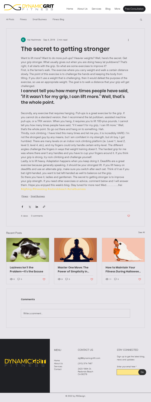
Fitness (23, 19)
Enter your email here (126, 367)
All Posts (10, 19)
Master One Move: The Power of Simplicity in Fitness (73, 269)
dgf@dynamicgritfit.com (89, 358)
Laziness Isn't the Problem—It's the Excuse (26, 269)
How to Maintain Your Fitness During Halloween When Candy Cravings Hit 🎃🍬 (123, 269)
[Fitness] (27, 250)
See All (141, 232)
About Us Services (58, 365)
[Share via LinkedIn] (36, 206)
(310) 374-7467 (85, 363)
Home (57, 360)
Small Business (40, 19)
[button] (141, 19)
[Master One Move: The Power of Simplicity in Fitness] (75, 250)
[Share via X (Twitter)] (29, 206)
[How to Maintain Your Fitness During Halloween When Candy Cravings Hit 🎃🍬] (123, 250)
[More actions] (128, 40)
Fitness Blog (58, 19)
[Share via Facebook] (22, 206)
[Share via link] (44, 206)
